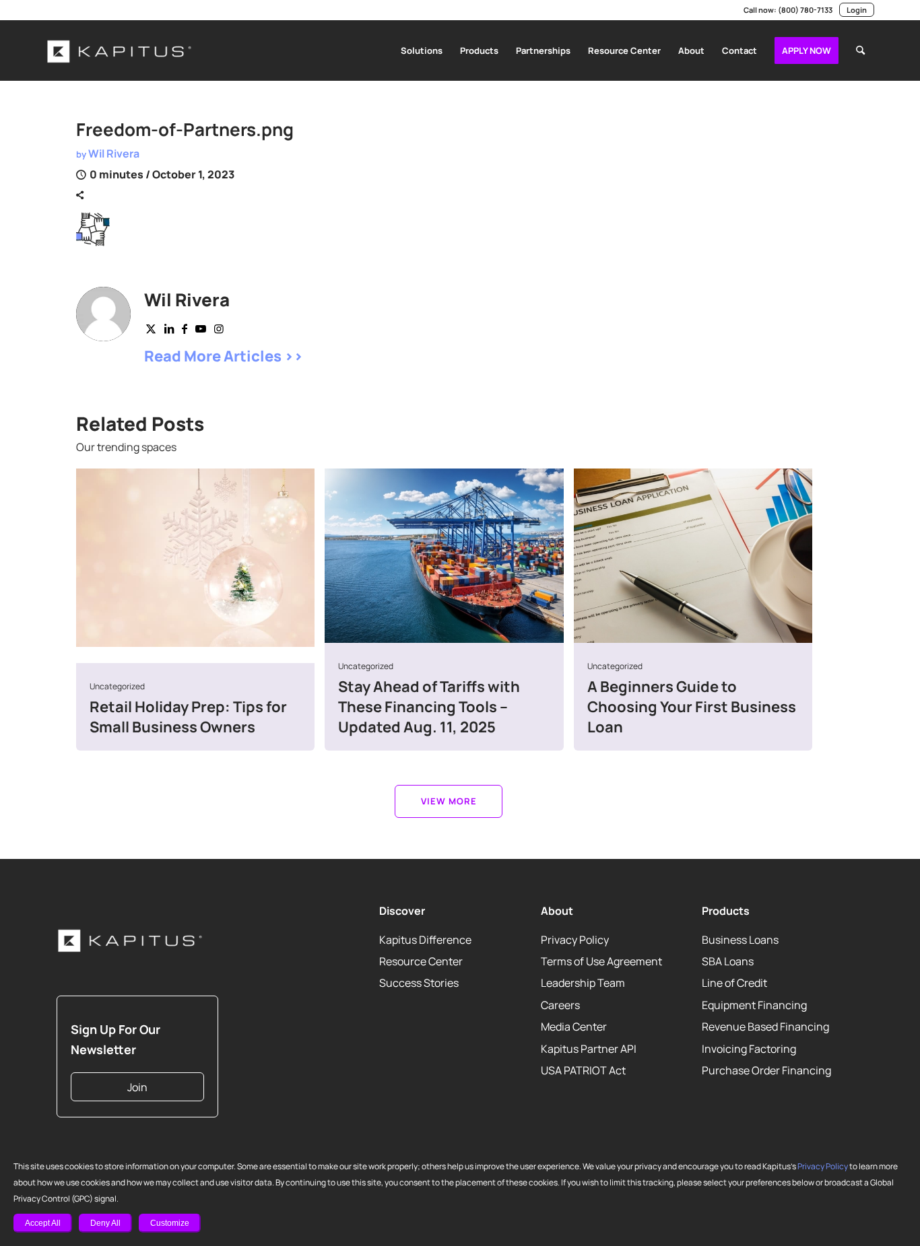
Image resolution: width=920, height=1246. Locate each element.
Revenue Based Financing (765, 1026)
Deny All (105, 1223)
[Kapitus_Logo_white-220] (120, 50)
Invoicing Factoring (749, 1048)
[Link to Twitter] (150, 328)
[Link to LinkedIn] (50, 10)
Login (857, 10)
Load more (448, 801)
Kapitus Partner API (588, 1048)
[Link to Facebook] (131, 10)
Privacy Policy (822, 1166)
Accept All (43, 1223)
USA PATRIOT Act (583, 1070)
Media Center (574, 1026)
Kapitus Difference (425, 939)
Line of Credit (734, 982)
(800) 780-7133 (805, 10)
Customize (169, 1223)
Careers (560, 1004)
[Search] (860, 50)
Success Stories (419, 982)
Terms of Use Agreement (601, 961)
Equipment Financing (754, 1004)
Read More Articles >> (223, 356)
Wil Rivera (113, 153)
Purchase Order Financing (766, 1070)
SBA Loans (728, 961)
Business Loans (740, 939)
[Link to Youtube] (90, 10)
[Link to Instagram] (110, 10)
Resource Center (421, 961)
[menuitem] (421, 50)
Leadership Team (583, 982)
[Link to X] (70, 10)
